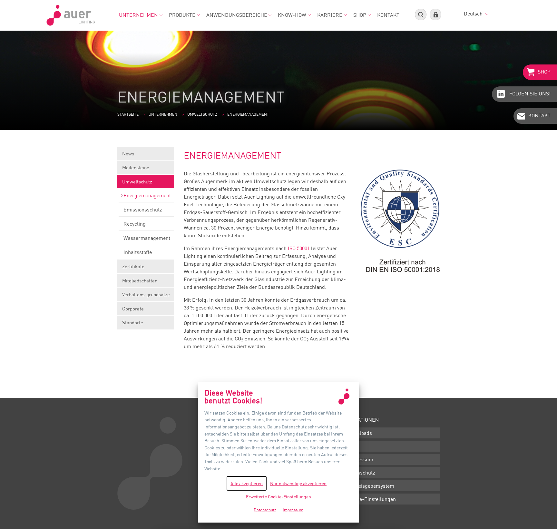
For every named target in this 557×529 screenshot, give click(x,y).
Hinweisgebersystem (370, 486)
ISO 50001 (299, 248)
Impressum (360, 459)
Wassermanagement (146, 238)
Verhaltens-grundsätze (146, 294)
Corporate (133, 308)
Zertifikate (133, 266)
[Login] (435, 14)
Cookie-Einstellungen (371, 499)
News (128, 153)
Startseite (128, 114)
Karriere (329, 15)
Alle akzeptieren (246, 483)
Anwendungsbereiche (236, 15)
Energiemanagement (147, 195)
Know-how (292, 15)
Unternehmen (138, 15)
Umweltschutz (202, 114)
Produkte (182, 15)
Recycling (134, 223)
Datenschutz (361, 472)
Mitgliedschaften (139, 280)
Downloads (359, 433)
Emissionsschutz (142, 209)
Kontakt (388, 15)
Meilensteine (135, 167)
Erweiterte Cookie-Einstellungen (278, 496)
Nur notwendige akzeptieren (298, 483)
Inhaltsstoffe (137, 252)
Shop (359, 15)
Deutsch (474, 13)
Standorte (132, 322)
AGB (352, 446)
